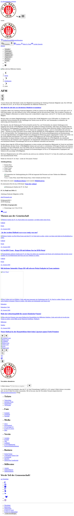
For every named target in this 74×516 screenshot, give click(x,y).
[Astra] (5, 344)
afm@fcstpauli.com (6, 197)
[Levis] (3, 346)
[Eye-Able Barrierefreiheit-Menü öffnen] (2, 361)
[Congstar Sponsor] (19, 17)
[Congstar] (6, 338)
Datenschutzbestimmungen (8, 392)
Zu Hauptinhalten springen (8, 1)
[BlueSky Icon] (6, 498)
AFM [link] (5, 86)
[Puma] (5, 339)
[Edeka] (5, 343)
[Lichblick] (4, 341)
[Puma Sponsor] (17, 17)
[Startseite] (8, 17)
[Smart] (5, 348)
